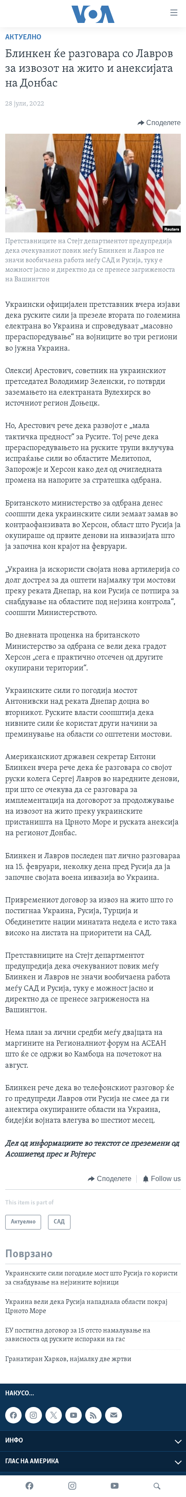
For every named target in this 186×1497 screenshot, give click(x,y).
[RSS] (93, 1415)
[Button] (159, 123)
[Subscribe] (113, 1415)
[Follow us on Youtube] (73, 1415)
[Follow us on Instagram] (33, 1415)
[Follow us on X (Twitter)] (53, 1415)
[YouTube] (114, 1486)
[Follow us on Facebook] (13, 1415)
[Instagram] (72, 1486)
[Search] (157, 1486)
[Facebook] (29, 1486)
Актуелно (23, 38)
